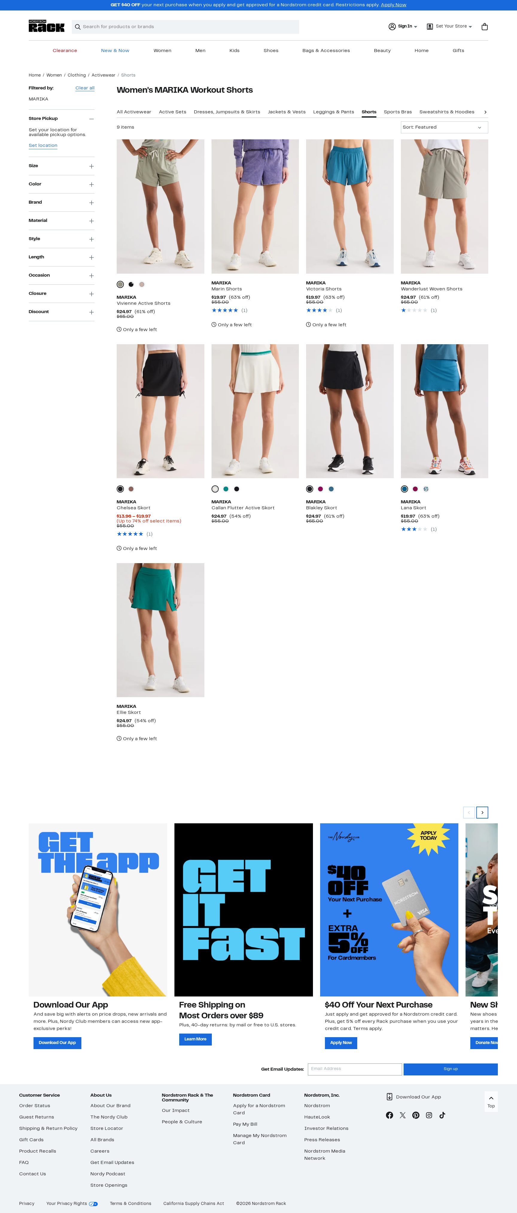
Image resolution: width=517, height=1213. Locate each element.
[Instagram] (429, 1116)
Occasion (39, 275)
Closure (37, 294)
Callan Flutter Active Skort (243, 508)
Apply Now (394, 5)
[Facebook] (389, 1116)
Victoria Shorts (324, 289)
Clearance (65, 51)
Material (38, 221)
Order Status (34, 1106)
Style (34, 239)
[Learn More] (243, 909)
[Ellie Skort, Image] (160, 630)
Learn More (195, 1039)
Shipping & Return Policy (48, 1129)
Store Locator (106, 1129)
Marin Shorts (227, 289)
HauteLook (317, 1117)
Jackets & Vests (287, 112)
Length (36, 257)
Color (35, 184)
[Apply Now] (389, 909)
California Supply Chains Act (193, 1204)
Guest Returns (36, 1117)
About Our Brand (110, 1106)
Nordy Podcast (107, 1174)
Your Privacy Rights (66, 1204)
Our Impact (176, 1111)
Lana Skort (413, 508)
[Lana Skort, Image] (444, 411)
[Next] (485, 111)
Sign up (451, 1069)
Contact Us (32, 1174)
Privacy (26, 1204)
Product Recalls (37, 1151)
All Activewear (134, 112)
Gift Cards (31, 1140)
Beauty (382, 51)
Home (422, 51)
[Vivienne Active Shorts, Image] (160, 206)
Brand (35, 202)
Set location (43, 146)
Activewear (103, 75)
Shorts (369, 112)
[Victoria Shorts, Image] (349, 206)
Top (491, 1106)
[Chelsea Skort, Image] (160, 411)
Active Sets (172, 112)
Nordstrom (317, 1106)
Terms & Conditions (130, 1204)
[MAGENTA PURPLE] (320, 489)
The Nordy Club (108, 1117)
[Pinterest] (415, 1116)
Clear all (85, 88)
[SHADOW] (120, 284)
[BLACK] (131, 284)
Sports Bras (398, 112)
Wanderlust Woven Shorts (432, 289)
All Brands (102, 1140)
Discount (39, 312)
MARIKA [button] (38, 99)
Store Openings (108, 1185)
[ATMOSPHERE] (141, 284)
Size (33, 166)
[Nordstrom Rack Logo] (47, 26)
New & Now (115, 51)
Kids (234, 51)
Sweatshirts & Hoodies (447, 112)
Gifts (458, 51)
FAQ (24, 1163)
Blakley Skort (321, 508)
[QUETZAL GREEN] (225, 489)
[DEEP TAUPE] (131, 489)
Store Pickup (43, 119)
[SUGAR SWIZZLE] (215, 489)
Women (162, 51)
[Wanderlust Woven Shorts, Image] (444, 206)
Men (200, 51)
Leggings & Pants (333, 112)
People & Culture (182, 1122)
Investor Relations (326, 1129)
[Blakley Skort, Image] (349, 411)
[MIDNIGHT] (331, 489)
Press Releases (322, 1140)
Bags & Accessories (326, 51)
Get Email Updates (112, 1163)
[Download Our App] (98, 909)
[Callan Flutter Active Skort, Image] (255, 411)
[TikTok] (442, 1116)
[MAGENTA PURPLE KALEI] (426, 489)
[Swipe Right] (482, 813)
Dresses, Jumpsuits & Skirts (227, 112)
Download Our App (57, 1043)
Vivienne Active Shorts (144, 303)
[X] (402, 1116)
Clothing (77, 75)
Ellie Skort (129, 713)
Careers (100, 1151)
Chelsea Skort (133, 508)
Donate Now (488, 1043)
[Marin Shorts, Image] (255, 206)
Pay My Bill (245, 1124)
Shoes (271, 51)
